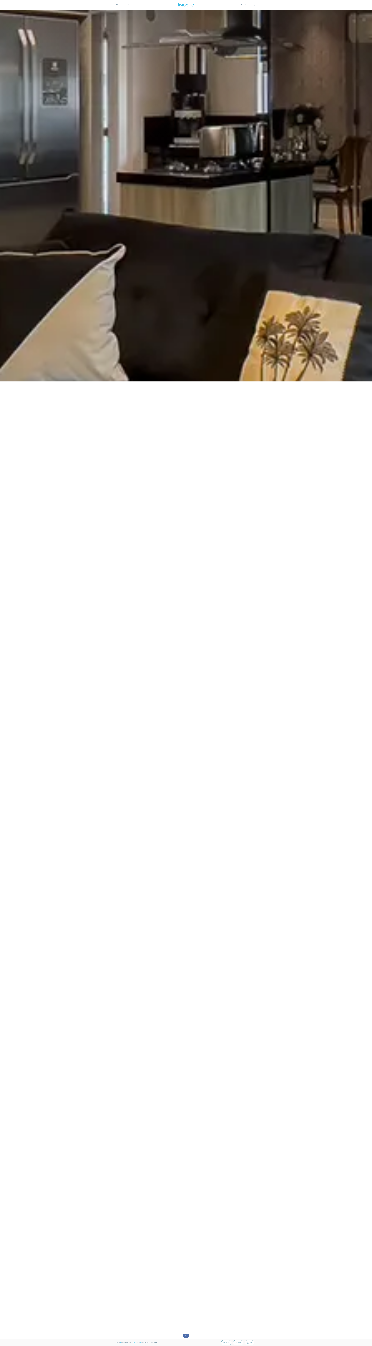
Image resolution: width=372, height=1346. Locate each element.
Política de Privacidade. (171, 1343)
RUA (251, 1342)
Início (118, 1342)
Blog (118, 5)
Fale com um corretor (134, 5)
